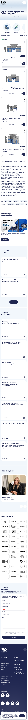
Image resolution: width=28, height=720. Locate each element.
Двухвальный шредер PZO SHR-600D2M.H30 (13, 149)
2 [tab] (12, 57)
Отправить (14, 637)
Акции (2, 686)
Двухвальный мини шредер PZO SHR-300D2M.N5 (11, 119)
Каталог (16, 657)
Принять (22, 715)
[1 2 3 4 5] (13, 78)
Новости (2, 669)
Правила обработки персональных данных (5, 712)
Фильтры (24, 35)
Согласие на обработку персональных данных (19, 712)
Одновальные (11, 204)
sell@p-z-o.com (17, 667)
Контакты (17, 664)
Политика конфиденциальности (5, 709)
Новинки (2, 687)
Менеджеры (3, 684)
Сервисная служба (5, 663)
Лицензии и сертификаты (6, 682)
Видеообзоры (4, 678)
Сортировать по (5, 35)
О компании (3, 659)
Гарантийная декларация (6, 676)
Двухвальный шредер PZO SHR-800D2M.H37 (13, 88)
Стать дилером (4, 665)
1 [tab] (11, 57)
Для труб (16, 201)
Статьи (2, 671)
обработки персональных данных (10, 633)
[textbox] (3, 609)
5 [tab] (14, 57)
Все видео (5, 239)
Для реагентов (8, 201)
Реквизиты (3, 674)
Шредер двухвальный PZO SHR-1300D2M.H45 (13, 59)
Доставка (3, 661)
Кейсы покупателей (5, 680)
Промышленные (19, 204)
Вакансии (3, 667)
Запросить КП (11, 63)
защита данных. (9, 717)
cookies (3, 717)
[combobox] (5, 609)
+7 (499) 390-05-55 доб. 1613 (9, 499)
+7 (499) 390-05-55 (18, 669)
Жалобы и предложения (6, 672)
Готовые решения (19, 660)
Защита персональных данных (19, 709)
